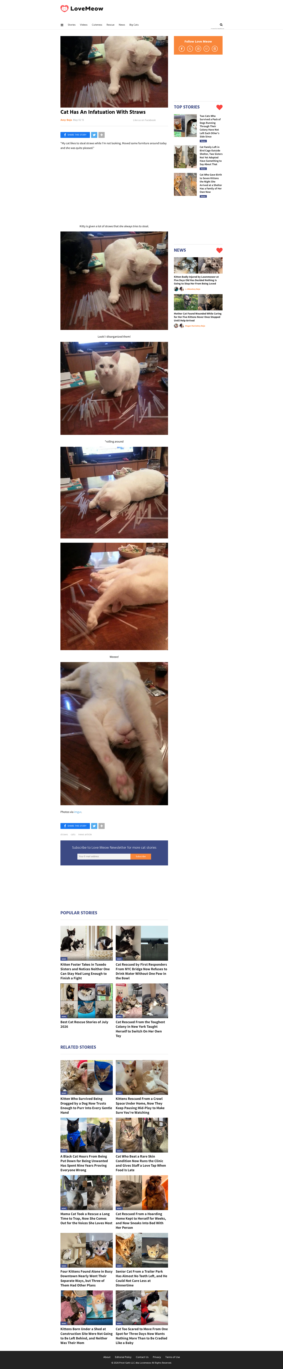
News (122, 25)
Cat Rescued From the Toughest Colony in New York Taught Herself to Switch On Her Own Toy (140, 1029)
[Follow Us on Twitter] (190, 49)
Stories (71, 25)
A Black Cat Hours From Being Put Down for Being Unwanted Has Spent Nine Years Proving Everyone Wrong (84, 1163)
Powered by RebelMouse (217, 29)
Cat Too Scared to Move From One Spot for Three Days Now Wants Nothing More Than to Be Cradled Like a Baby (142, 1336)
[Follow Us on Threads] (215, 49)
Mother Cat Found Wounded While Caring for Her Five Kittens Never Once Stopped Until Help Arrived (198, 317)
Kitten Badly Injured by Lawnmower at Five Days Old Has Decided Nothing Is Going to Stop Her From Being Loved (196, 280)
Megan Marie (191, 325)
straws (64, 834)
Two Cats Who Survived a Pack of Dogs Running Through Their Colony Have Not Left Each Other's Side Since (210, 126)
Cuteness (97, 25)
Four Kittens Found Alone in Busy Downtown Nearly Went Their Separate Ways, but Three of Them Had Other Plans (86, 1278)
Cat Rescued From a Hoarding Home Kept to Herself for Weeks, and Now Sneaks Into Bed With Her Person (141, 1221)
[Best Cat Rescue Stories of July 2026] (86, 1000)
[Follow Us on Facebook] (182, 49)
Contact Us (142, 1357)
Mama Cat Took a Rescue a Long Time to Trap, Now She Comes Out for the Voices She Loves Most (86, 1218)
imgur (77, 812)
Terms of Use (172, 1357)
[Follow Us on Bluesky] (206, 49)
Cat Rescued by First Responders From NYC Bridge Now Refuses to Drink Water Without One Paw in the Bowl (141, 971)
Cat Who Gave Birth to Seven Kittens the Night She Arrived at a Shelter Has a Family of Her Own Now (211, 183)
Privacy (157, 1357)
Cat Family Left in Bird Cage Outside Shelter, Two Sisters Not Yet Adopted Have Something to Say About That (211, 155)
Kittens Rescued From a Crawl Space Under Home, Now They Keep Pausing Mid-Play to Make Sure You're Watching (140, 1105)
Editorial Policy (123, 1357)
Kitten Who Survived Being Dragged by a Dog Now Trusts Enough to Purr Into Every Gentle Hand (86, 1105)
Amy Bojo (66, 120)
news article (85, 834)
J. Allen (188, 289)
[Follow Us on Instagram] (198, 49)
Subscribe (141, 857)
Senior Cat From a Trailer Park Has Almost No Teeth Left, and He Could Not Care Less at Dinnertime (141, 1278)
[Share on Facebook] (75, 135)
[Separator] (101, 135)
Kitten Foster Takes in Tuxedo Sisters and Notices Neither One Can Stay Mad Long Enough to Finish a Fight (85, 971)
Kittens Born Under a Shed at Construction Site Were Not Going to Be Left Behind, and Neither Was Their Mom (86, 1336)
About (107, 1357)
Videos (83, 25)
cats (73, 834)
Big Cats (134, 25)
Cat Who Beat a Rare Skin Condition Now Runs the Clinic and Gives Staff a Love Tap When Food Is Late (141, 1163)
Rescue (110, 25)
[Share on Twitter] (94, 135)
